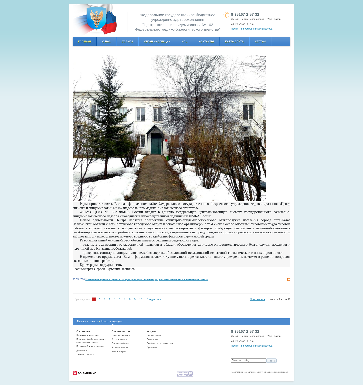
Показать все (257, 299)
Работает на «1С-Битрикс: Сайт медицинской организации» (259, 372)
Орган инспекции (157, 41)
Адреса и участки (120, 347)
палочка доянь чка (167, 269)
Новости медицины (112, 321)
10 (140, 299)
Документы (81, 350)
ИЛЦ (184, 41)
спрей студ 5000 (244, 269)
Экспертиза (152, 339)
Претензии (152, 347)
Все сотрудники (119, 339)
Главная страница (87, 321)
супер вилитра (97, 272)
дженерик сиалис (210, 269)
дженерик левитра (189, 269)
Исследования (154, 335)
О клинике (83, 331)
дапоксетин (227, 269)
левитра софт (80, 272)
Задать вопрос (119, 351)
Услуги (127, 41)
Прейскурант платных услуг (160, 343)
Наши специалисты (121, 335)
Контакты (206, 41)
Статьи (260, 41)
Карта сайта (234, 41)
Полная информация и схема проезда (251, 28)
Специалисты (121, 331)
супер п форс (262, 269)
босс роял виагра (146, 269)
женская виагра (136, 272)
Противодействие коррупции (90, 346)
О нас (106, 41)
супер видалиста (280, 269)
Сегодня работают (120, 343)
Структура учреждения (87, 335)
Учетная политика (85, 354)
